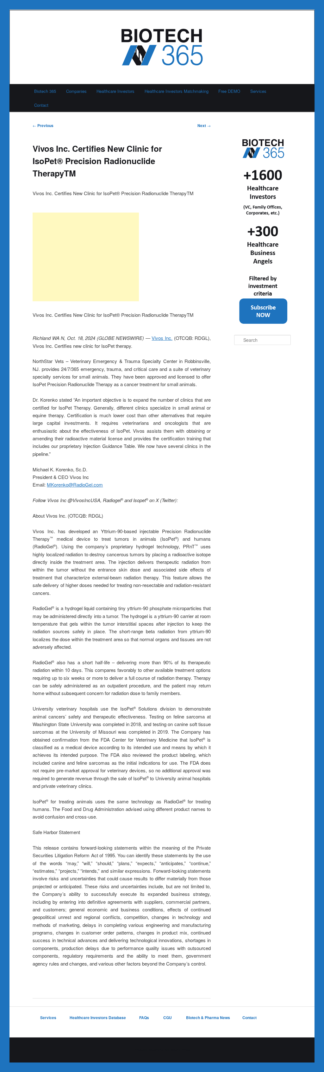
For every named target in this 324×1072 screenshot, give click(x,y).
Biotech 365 (45, 91)
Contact (41, 105)
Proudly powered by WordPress (162, 1050)
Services (258, 91)
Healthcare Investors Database (98, 1017)
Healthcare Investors (115, 91)
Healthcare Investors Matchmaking (177, 91)
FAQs (144, 1017)
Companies (76, 91)
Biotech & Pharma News (208, 1017)
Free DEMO (229, 91)
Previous (43, 125)
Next (204, 125)
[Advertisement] (86, 257)
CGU (168, 1017)
